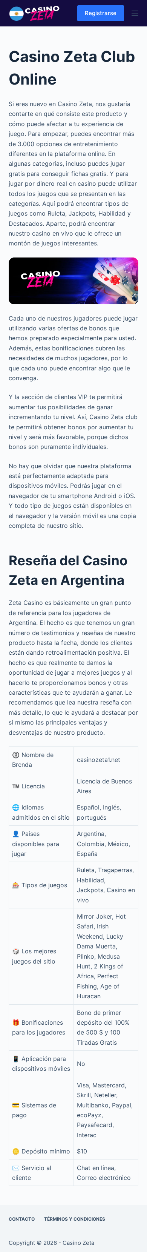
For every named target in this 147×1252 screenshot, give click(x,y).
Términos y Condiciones (74, 1219)
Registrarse (100, 13)
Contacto (22, 1219)
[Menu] (135, 13)
